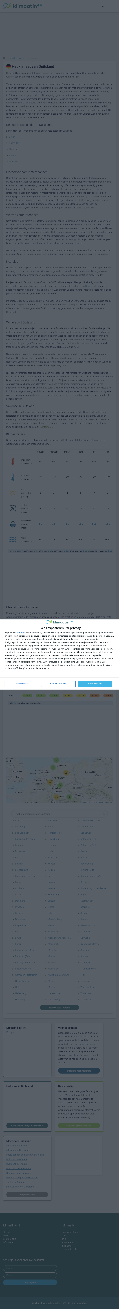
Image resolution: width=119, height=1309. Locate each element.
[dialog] (59, 654)
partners (21, 632)
